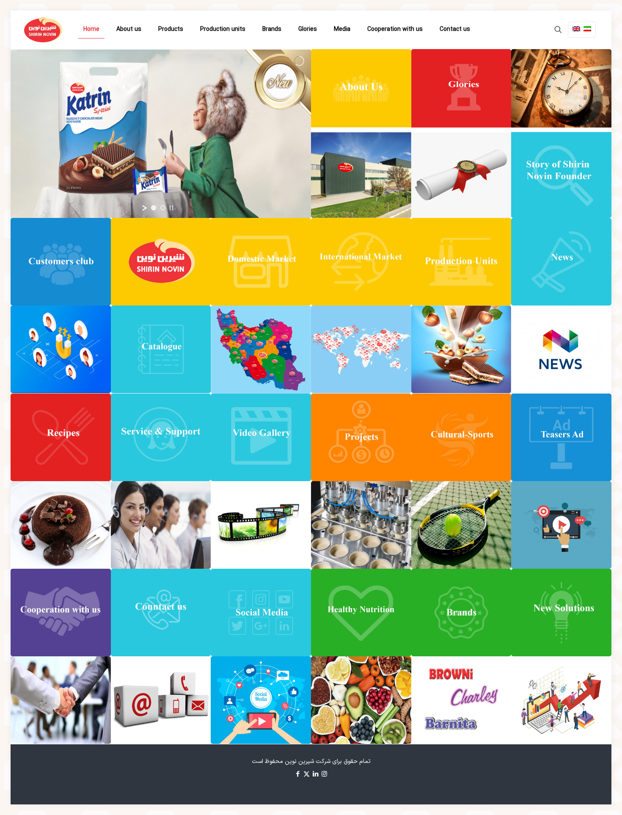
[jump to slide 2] (162, 207)
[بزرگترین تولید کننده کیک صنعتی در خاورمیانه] (43, 30)
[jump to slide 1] (153, 207)
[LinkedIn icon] (315, 774)
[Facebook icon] (297, 774)
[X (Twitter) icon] (306, 774)
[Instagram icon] (324, 774)
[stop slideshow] (171, 207)
